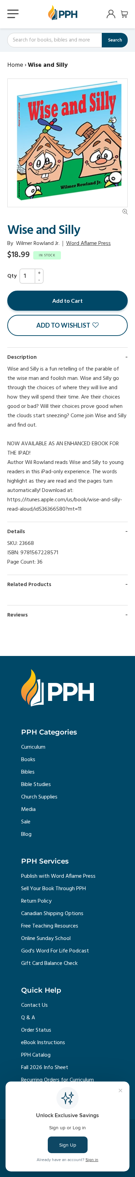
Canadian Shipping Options (52, 913)
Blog (26, 834)
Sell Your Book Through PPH (53, 888)
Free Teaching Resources (49, 926)
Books (28, 759)
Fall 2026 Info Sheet (44, 1067)
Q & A (28, 1017)
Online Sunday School (46, 938)
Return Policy (36, 901)
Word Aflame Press (88, 243)
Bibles (28, 772)
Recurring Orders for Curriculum (57, 1080)
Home (15, 65)
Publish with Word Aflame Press (58, 876)
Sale (25, 822)
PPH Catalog (36, 1055)
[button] (67, 325)
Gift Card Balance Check (49, 963)
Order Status (36, 1030)
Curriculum (33, 747)
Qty (12, 276)
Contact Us (34, 1005)
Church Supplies (39, 797)
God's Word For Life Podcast (55, 951)
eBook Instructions (43, 1042)
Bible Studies (36, 784)
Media (28, 809)
